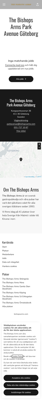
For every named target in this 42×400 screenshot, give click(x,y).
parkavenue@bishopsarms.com (21, 124)
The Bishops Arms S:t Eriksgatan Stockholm (17, 297)
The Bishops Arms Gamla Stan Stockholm (16, 287)
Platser (5, 250)
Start (4, 246)
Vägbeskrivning (21, 120)
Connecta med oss (14, 65)
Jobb (4, 258)
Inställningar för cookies (21, 392)
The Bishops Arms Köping (14, 292)
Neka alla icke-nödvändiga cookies (21, 385)
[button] (37, 4)
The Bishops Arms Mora (13, 282)
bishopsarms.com (21, 314)
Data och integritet (10, 262)
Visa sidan (21, 131)
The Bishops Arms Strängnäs (15, 278)
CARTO (39, 177)
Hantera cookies (9, 266)
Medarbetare (8, 254)
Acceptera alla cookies (21, 378)
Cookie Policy (17, 356)
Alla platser (7, 306)
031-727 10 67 (21, 127)
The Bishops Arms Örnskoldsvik (16, 302)
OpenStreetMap (30, 177)
